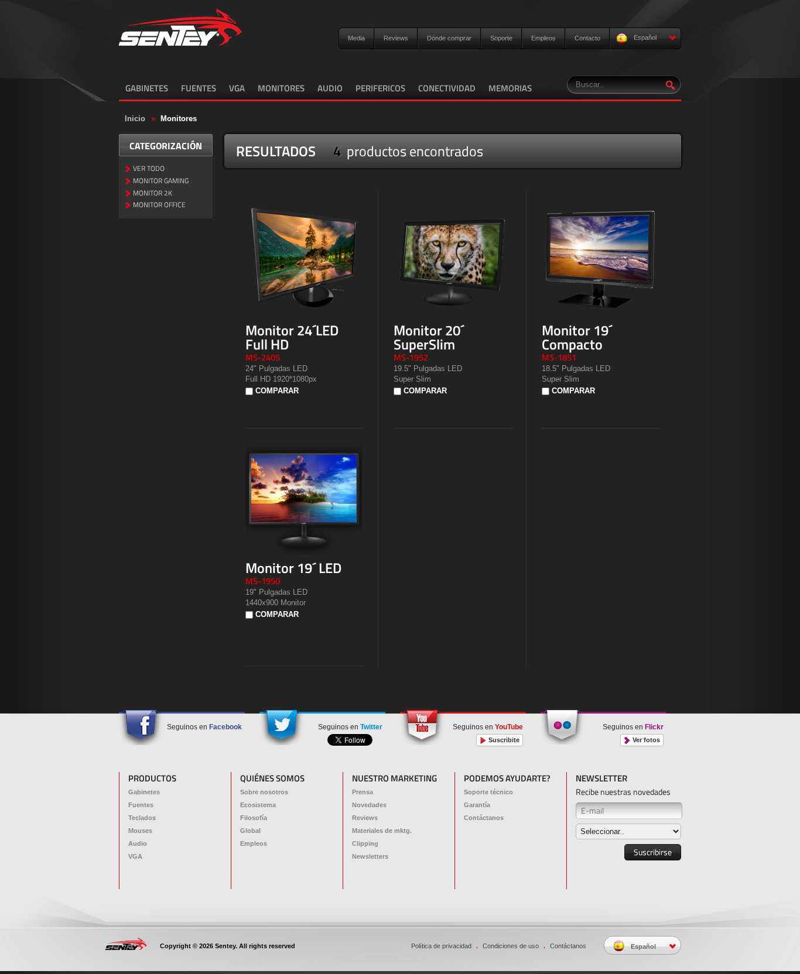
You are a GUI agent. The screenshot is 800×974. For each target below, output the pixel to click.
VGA (237, 88)
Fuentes (140, 804)
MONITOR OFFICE (159, 205)
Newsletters (370, 856)
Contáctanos (484, 817)
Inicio (135, 118)
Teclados (142, 817)
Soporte (501, 38)
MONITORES (281, 88)
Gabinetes (144, 791)
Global (250, 830)
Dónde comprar (449, 38)
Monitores (178, 118)
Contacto (587, 38)
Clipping (365, 843)
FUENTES (198, 88)
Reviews (396, 38)
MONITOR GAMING (161, 181)
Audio (137, 843)
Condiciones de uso (511, 945)
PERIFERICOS (380, 88)
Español (644, 37)
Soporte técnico (488, 791)
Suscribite (503, 739)
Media (356, 38)
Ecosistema (258, 804)
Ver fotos (645, 739)
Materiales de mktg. (382, 830)
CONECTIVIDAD (447, 88)
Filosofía (253, 817)
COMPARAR (277, 390)
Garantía (477, 804)
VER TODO (149, 169)
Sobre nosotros (264, 791)
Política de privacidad (441, 945)
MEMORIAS (510, 88)
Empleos (543, 38)
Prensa (362, 791)
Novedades (369, 804)
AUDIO (330, 88)
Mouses (140, 830)
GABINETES (146, 88)
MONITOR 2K (152, 193)
